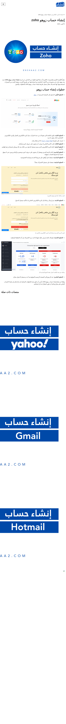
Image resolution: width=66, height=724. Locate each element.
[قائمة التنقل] (3, 4)
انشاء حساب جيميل (47, 140)
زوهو (35, 94)
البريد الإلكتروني (55, 14)
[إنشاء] (60, 4)
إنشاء (61, 14)
